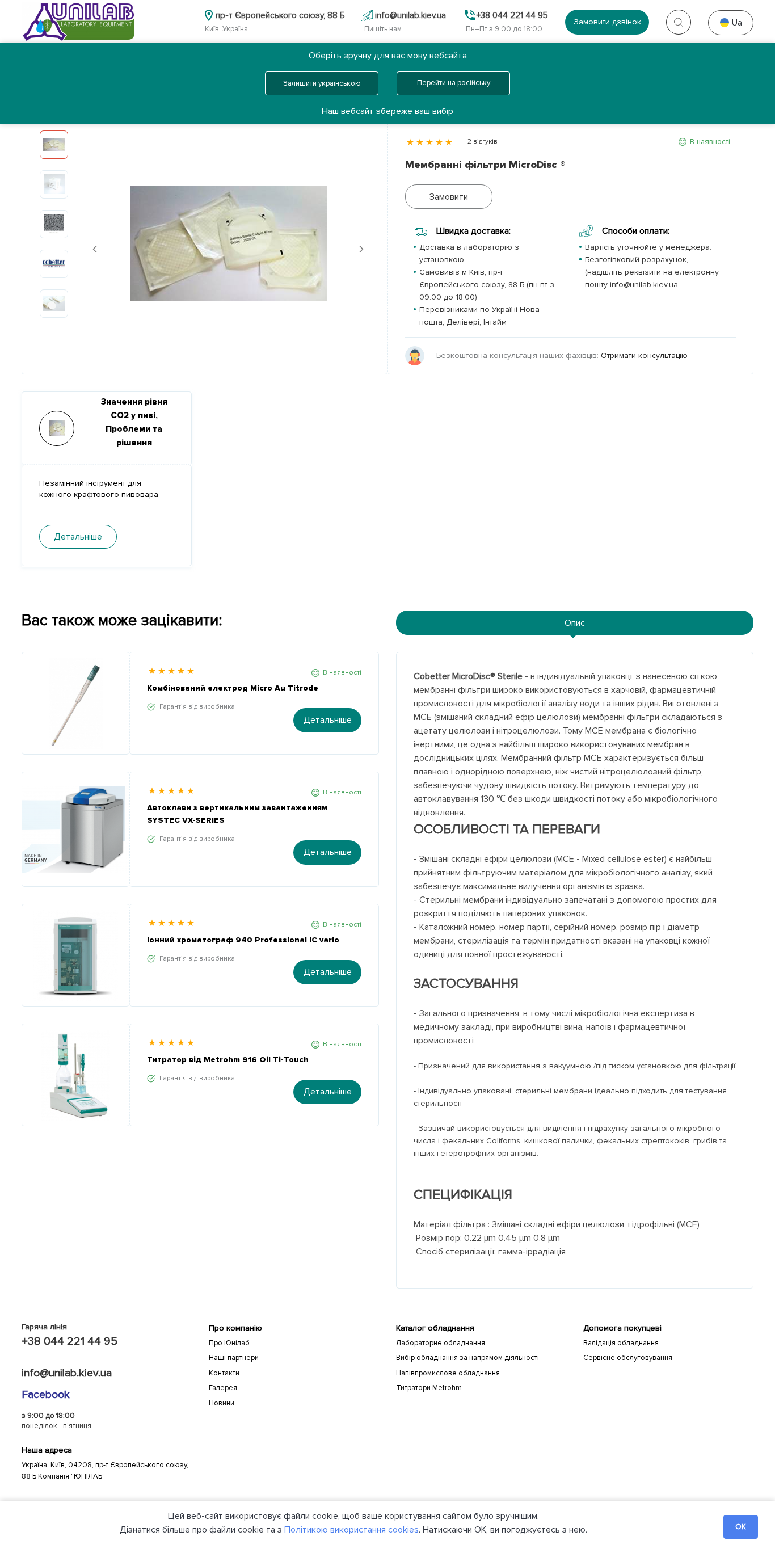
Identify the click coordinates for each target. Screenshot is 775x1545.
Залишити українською (322, 83)
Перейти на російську (453, 82)
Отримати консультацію (644, 355)
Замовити (448, 197)
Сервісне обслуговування (627, 1357)
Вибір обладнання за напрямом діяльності (467, 1357)
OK (740, 1526)
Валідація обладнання (621, 1343)
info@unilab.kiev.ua (67, 1373)
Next (361, 249)
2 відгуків (482, 141)
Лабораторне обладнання (440, 1343)
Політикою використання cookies (351, 1529)
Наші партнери (234, 1357)
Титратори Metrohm (429, 1387)
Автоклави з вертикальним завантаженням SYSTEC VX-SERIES (237, 814)
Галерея (223, 1387)
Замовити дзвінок (607, 22)
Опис (575, 623)
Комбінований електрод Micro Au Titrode (232, 688)
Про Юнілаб (229, 1343)
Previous (94, 249)
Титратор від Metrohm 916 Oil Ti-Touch (228, 1059)
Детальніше (328, 720)
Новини (221, 1403)
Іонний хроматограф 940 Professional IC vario (243, 940)
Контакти (224, 1373)
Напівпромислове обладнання (448, 1373)
